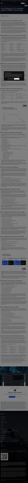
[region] (14, 76)
